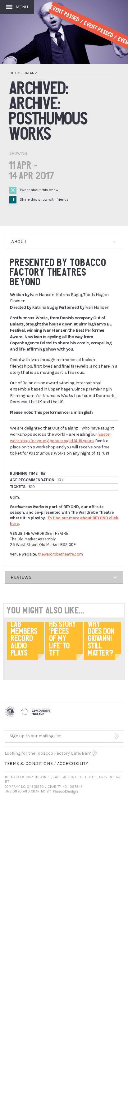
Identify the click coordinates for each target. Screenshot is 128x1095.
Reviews (21, 577)
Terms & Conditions (29, 763)
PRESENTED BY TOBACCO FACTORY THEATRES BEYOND (58, 272)
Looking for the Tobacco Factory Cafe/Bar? (48, 753)
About (18, 241)
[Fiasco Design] (65, 791)
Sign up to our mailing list (35, 736)
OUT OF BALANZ (23, 73)
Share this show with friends (41, 199)
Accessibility (72, 763)
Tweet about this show (39, 190)
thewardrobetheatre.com (60, 554)
